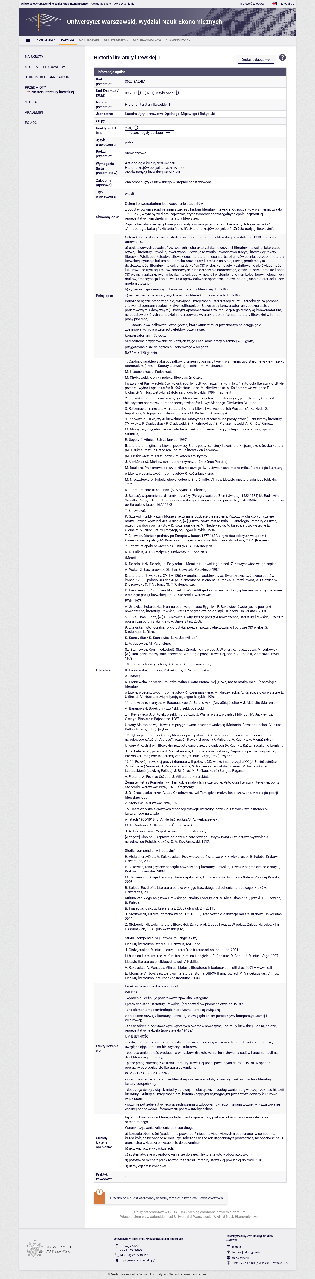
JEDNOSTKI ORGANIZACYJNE (48, 77)
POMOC (31, 123)
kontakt (236, 1247)
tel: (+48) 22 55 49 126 (134, 1255)
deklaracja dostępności (246, 1252)
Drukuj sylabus (253, 60)
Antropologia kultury (140, 163)
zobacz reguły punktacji (147, 133)
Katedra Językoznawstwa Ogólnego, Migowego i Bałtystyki (170, 114)
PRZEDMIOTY (35, 87)
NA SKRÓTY (34, 57)
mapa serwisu (240, 1258)
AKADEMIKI (34, 112)
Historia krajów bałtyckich (145, 168)
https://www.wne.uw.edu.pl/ (137, 1260)
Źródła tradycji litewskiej (144, 172)
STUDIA (31, 102)
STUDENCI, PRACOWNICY (45, 67)
